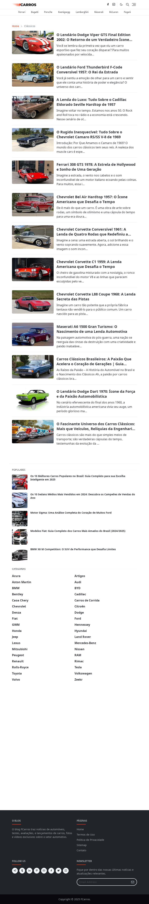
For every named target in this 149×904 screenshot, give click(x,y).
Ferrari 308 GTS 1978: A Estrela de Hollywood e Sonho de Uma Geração (96, 167)
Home (80, 829)
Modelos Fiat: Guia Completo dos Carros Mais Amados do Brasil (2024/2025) (77, 531)
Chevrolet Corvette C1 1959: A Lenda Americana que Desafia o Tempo (89, 264)
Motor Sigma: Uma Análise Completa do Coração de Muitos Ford (71, 512)
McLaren (113, 12)
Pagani (127, 12)
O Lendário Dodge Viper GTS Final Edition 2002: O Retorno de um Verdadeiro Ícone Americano (93, 39)
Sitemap (82, 845)
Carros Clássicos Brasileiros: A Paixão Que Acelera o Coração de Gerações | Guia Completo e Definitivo (94, 364)
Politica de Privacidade (90, 839)
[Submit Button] (133, 882)
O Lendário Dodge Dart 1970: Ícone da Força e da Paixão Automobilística (96, 394)
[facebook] (108, 4)
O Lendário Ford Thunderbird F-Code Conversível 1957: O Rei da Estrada (89, 69)
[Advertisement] (39, 741)
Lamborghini (82, 12)
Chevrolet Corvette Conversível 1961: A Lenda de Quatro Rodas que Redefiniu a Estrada (92, 234)
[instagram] (114, 4)
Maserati (98, 12)
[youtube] (44, 871)
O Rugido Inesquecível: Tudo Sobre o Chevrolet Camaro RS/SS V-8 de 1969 (89, 134)
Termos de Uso (86, 834)
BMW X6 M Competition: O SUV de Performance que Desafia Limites (73, 549)
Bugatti (34, 12)
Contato (81, 850)
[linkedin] (29, 871)
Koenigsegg (64, 12)
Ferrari (21, 12)
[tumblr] (22, 871)
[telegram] (15, 871)
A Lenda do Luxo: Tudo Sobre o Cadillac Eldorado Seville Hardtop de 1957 (91, 102)
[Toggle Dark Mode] (121, 4)
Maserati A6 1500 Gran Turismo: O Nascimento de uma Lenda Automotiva (92, 329)
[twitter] (58, 871)
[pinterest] (37, 871)
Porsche (48, 12)
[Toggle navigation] (134, 4)
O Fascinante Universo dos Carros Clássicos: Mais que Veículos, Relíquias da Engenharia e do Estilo (96, 428)
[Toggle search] (127, 4)
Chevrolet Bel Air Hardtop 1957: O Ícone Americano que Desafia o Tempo (92, 199)
